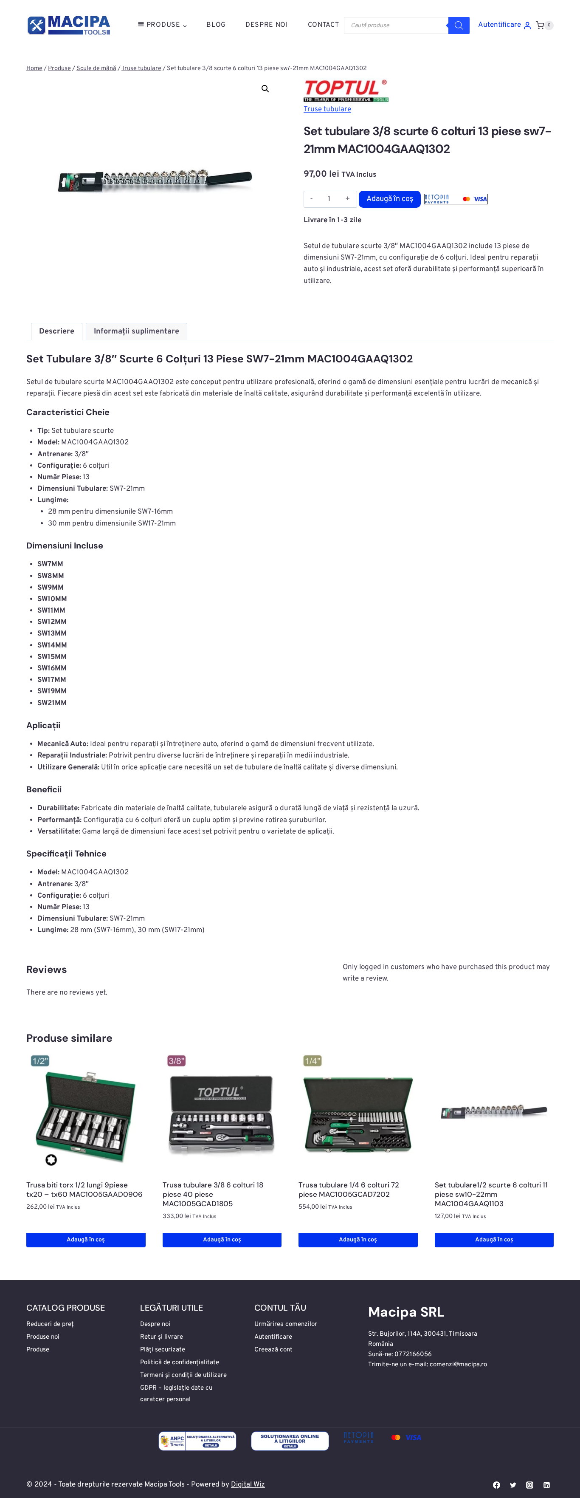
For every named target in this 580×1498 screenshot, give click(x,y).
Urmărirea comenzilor (285, 1324)
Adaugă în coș (389, 199)
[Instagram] (530, 1485)
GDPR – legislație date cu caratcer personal (176, 1394)
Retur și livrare (161, 1337)
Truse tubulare (327, 109)
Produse (37, 1350)
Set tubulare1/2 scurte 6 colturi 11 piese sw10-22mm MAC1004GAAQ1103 (491, 1194)
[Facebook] (497, 1485)
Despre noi (155, 1324)
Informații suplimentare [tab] (136, 331)
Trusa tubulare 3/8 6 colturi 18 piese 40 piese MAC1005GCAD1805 (213, 1194)
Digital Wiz (248, 1485)
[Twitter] (513, 1485)
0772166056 (413, 1355)
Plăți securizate (162, 1350)
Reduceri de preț (50, 1324)
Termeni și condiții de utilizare (183, 1375)
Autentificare (273, 1337)
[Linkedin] (546, 1485)
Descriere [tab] (56, 331)
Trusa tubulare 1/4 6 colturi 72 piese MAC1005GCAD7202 (348, 1189)
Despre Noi (266, 25)
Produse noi (42, 1337)
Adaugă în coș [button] (86, 1240)
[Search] (459, 25)
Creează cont (273, 1350)
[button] (265, 88)
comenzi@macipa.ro (458, 1365)
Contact (323, 25)
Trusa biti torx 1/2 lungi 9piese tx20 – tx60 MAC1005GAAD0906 (84, 1189)
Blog (216, 25)
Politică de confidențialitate (179, 1363)
